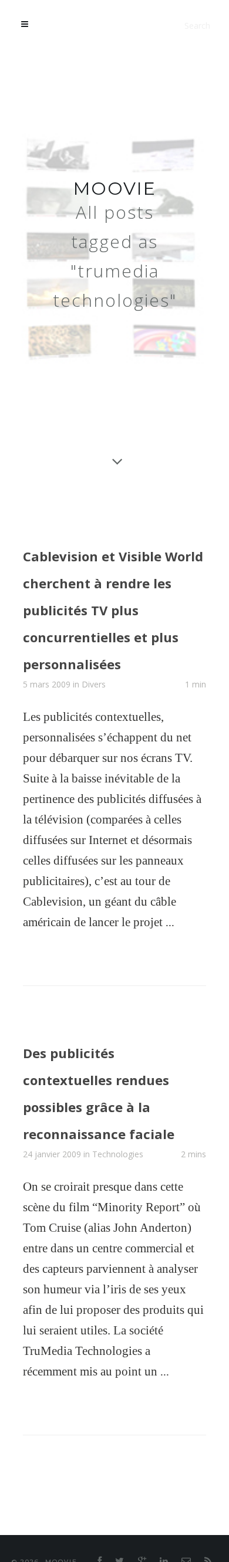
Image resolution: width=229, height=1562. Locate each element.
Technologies (117, 1220)
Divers (94, 704)
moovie (114, 188)
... (170, 942)
